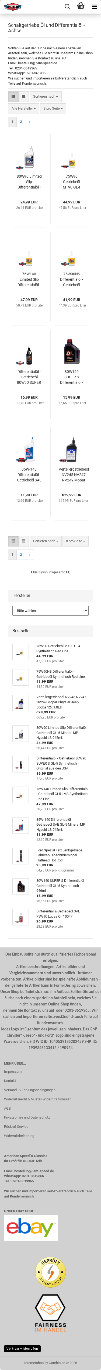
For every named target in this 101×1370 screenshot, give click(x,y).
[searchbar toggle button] (67, 7)
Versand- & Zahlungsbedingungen (29, 1090)
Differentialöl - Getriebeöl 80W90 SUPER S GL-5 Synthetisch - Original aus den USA (29, 377)
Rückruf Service (16, 1127)
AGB (7, 1108)
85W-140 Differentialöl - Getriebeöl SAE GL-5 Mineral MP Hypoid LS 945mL (29, 475)
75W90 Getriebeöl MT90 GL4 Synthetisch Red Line (71, 182)
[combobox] (46, 96)
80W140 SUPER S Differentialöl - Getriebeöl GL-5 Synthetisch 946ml (72, 377)
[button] (13, 96)
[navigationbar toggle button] (94, 7)
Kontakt (10, 1081)
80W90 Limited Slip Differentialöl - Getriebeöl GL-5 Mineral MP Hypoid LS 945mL (29, 182)
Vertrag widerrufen (22, 1348)
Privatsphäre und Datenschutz (27, 1117)
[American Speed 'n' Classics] (11, 7)
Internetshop (34, 1363)
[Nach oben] (86, 1362)
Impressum (13, 1071)
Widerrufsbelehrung (19, 1136)
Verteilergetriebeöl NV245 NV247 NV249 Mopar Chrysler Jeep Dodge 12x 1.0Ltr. (74, 475)
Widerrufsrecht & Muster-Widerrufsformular (37, 1099)
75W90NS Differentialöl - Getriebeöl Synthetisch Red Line (71, 280)
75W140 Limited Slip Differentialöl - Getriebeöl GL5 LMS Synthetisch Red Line (29, 280)
